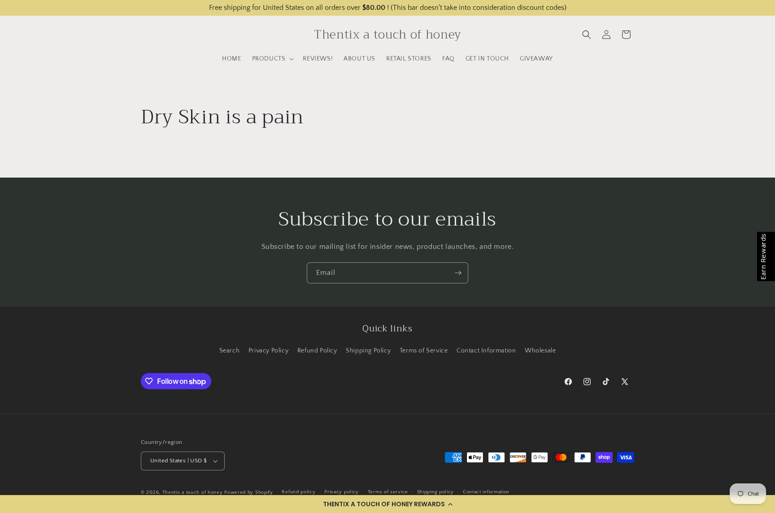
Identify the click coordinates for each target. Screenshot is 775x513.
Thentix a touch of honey (192, 492)
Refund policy (298, 492)
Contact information (486, 492)
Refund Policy (317, 350)
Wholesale (540, 350)
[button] (387, 504)
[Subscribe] (458, 272)
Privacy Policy (268, 350)
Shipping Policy (368, 350)
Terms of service (388, 492)
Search (229, 350)
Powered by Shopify (248, 492)
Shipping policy (435, 492)
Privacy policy (341, 492)
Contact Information (486, 350)
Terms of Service (424, 350)
